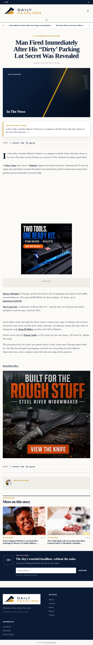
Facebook (15, 143)
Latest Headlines (52, 36)
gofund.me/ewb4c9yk (12, 301)
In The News (38, 36)
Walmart (33, 165)
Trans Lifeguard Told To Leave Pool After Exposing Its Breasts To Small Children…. (20, 542)
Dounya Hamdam (11, 293)
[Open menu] (46, 20)
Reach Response (50, 642)
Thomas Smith (30, 335)
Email (22, 143)
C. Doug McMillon (24, 329)
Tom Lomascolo (10, 307)
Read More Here (11, 366)
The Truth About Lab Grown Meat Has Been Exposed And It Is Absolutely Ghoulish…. (66, 542)
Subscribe (82, 570)
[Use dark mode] (88, 2)
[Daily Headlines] (22, 11)
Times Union (10, 165)
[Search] (87, 10)
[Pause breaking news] (88, 25)
